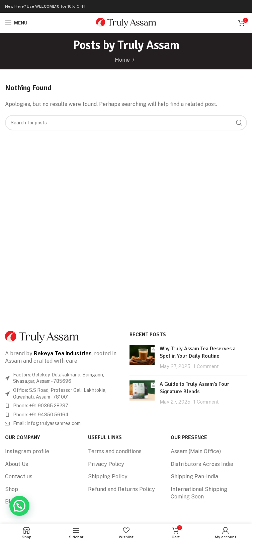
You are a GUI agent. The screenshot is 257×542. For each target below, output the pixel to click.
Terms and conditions (115, 451)
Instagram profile (27, 451)
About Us (16, 464)
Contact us (18, 476)
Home (122, 60)
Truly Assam (148, 45)
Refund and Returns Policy (121, 489)
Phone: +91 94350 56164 (41, 414)
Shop (11, 489)
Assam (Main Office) (196, 451)
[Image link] (42, 336)
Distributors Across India (202, 464)
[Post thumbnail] (142, 357)
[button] (19, 506)
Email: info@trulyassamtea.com (47, 423)
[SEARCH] (239, 122)
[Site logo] (126, 22)
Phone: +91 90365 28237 (40, 405)
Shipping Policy (107, 476)
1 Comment (206, 366)
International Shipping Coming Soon (199, 493)
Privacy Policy (106, 464)
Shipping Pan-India (194, 476)
